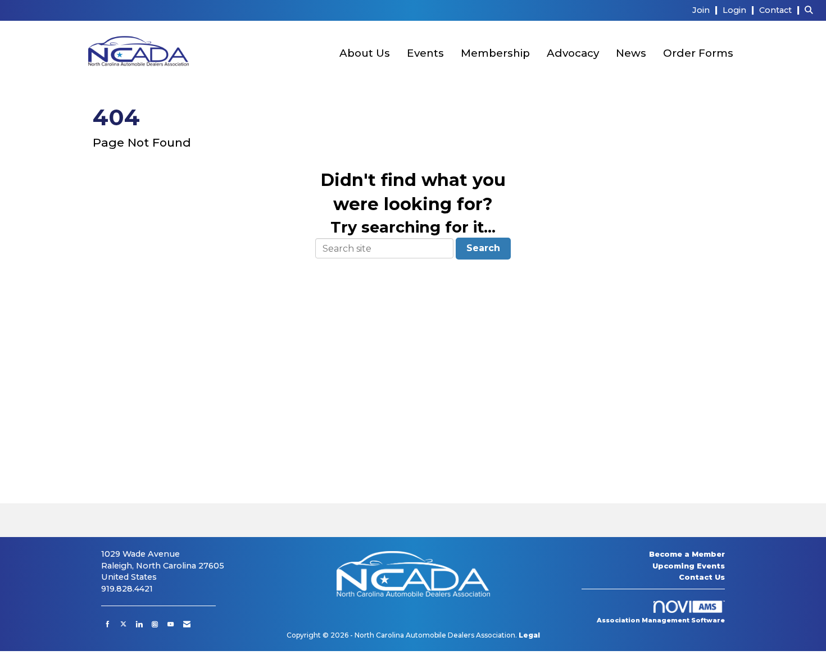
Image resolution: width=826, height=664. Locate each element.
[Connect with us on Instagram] (154, 624)
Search (483, 248)
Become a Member (687, 553)
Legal (529, 635)
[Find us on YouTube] (170, 624)
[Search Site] (811, 9)
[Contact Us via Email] (187, 624)
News (631, 53)
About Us (364, 53)
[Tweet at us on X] (123, 624)
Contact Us (702, 576)
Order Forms (698, 53)
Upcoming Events (688, 565)
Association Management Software (661, 620)
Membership (495, 53)
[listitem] (706, 9)
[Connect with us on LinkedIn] (139, 624)
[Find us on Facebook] (107, 624)
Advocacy (573, 53)
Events (425, 53)
